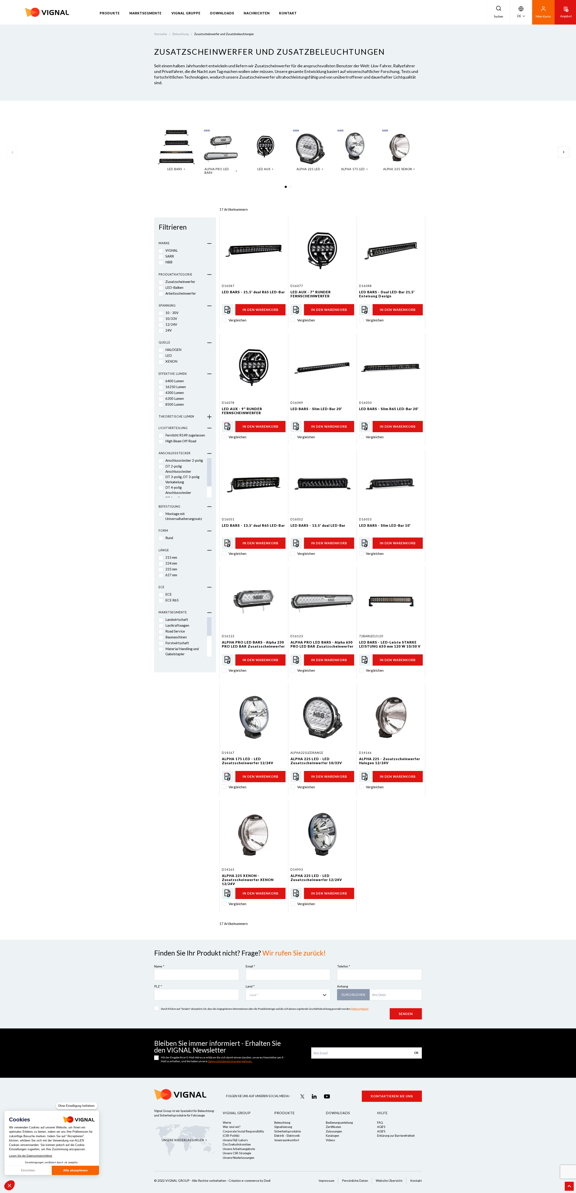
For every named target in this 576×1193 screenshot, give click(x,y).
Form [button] (163, 530)
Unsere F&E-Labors (235, 1140)
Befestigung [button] (169, 506)
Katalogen (332, 1135)
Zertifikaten (333, 1127)
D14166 (365, 753)
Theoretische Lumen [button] (176, 416)
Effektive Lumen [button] (173, 373)
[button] (9, 1185)
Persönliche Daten (355, 1180)
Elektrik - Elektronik (287, 1135)
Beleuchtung (282, 1122)
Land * (250, 986)
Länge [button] (164, 550)
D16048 (365, 286)
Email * (250, 966)
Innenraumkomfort (286, 1140)
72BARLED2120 (371, 636)
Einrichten (28, 1170)
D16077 (296, 286)
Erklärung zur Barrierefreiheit (396, 1135)
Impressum (326, 1180)
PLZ (158, 986)
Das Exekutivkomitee (237, 1144)
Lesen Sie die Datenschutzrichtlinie (30, 1155)
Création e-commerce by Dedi (249, 1180)
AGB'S (381, 1127)
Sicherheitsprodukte (287, 1131)
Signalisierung (283, 1127)
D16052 (296, 519)
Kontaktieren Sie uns (392, 1096)
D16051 (228, 519)
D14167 (228, 753)
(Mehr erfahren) (359, 1008)
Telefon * (343, 966)
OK (416, 1053)
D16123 (296, 636)
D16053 (365, 519)
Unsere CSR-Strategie (237, 1153)
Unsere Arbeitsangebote (239, 1149)
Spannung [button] (167, 305)
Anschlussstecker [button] (175, 453)
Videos (330, 1140)
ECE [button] (161, 587)
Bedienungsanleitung (339, 1122)
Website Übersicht (389, 1180)
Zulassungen (334, 1131)
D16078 (228, 402)
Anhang (342, 986)
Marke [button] (164, 243)
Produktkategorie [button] (175, 274)
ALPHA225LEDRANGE (306, 753)
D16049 (296, 402)
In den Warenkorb (260, 310)
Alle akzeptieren (75, 1170)
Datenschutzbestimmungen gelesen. (230, 1061)
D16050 (365, 402)
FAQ (380, 1122)
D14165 (228, 869)
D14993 (296, 869)
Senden (406, 1014)
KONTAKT (288, 13)
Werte (227, 1122)
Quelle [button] (164, 342)
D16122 (228, 636)
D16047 (228, 286)
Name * (159, 966)
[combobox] (288, 994)
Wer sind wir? (232, 1127)
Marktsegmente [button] (173, 612)
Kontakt (416, 1180)
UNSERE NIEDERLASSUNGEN (183, 1140)
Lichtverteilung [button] (173, 428)
